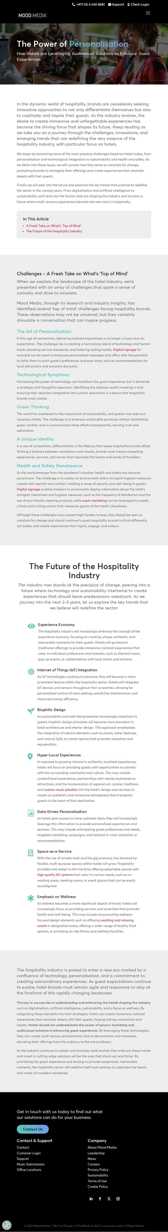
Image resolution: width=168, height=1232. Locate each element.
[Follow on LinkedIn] (91, 1199)
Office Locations (29, 1170)
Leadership (96, 1153)
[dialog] (6, 1225)
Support (118, 4)
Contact (23, 1147)
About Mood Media (102, 1147)
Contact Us (33, 1129)
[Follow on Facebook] (100, 1199)
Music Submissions (30, 1164)
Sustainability (98, 1175)
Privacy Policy (98, 1170)
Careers (94, 1164)
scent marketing (94, 500)
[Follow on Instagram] (118, 1199)
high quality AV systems (55, 875)
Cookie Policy (98, 1186)
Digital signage (124, 350)
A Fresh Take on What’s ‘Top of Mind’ (53, 226)
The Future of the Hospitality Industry (54, 231)
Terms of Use (97, 1181)
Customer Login (29, 1153)
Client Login (140, 4)
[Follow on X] (109, 1199)
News (92, 1159)
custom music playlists (60, 790)
